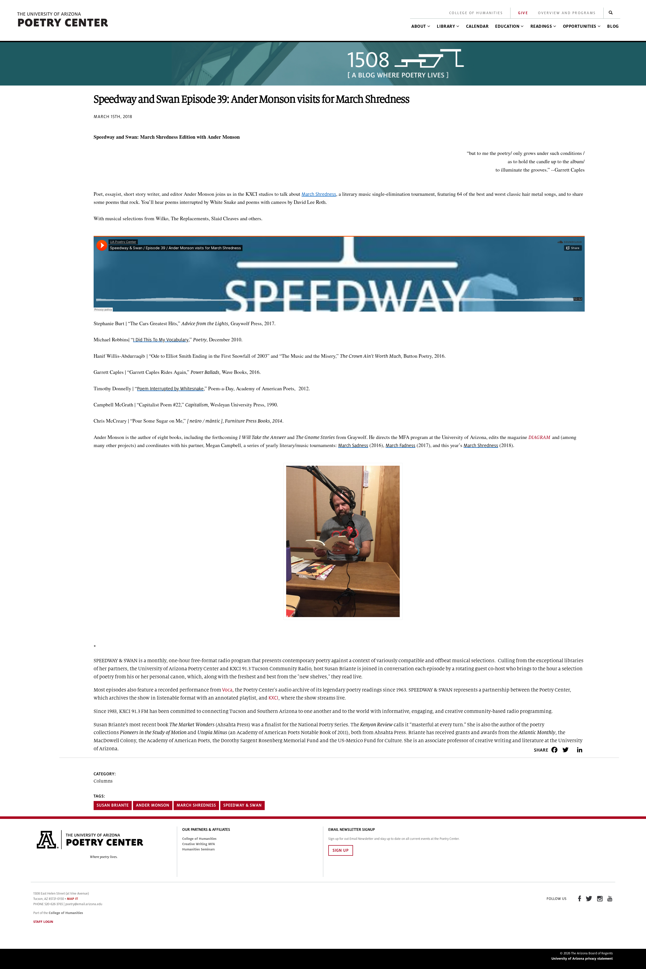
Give (523, 13)
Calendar (477, 26)
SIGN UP (341, 850)
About (418, 26)
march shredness (196, 805)
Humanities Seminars (198, 849)
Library (446, 26)
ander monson (152, 805)
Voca (227, 690)
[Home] (63, 26)
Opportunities (579, 26)
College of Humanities (476, 13)
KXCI (273, 698)
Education (507, 26)
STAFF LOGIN (43, 922)
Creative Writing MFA (198, 844)
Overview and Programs (567, 13)
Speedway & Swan (242, 805)
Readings (541, 26)
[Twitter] (565, 749)
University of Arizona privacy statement (582, 958)
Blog (613, 26)
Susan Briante (113, 805)
